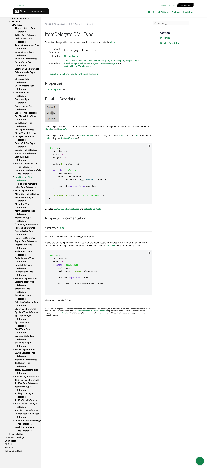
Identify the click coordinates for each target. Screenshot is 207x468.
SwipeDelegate (133, 60)
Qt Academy (163, 12)
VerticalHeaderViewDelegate (78, 66)
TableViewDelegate (89, 63)
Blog (173, 5)
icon (136, 135)
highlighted (55, 89)
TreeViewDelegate (108, 63)
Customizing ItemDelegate (66, 208)
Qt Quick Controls (61, 24)
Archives (176, 12)
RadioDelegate (117, 60)
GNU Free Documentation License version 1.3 (90, 310)
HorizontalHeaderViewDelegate (94, 60)
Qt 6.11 (48, 24)
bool (62, 228)
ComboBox (63, 129)
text (121, 135)
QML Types (75, 24)
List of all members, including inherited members (74, 74)
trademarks (64, 312)
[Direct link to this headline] (64, 83)
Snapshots (188, 12)
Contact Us (165, 5)
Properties (165, 37)
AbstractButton (71, 56)
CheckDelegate (71, 60)
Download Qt (185, 5)
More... (113, 42)
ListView (49, 129)
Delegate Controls (92, 208)
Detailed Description (170, 43)
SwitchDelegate (71, 63)
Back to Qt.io (21, 5)
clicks (47, 138)
